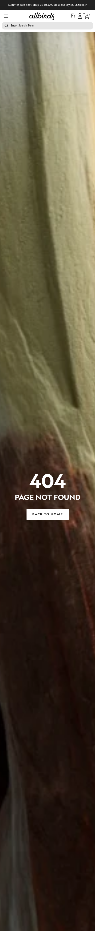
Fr (73, 16)
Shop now (81, 5)
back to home (47, 514)
